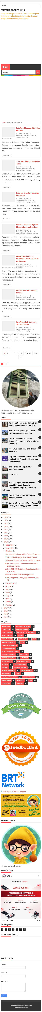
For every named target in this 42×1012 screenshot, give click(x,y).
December (10, 545)
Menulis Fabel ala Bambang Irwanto (19, 575)
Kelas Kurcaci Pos (8, 654)
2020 (6, 536)
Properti (5, 667)
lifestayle (24, 658)
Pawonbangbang (20, 664)
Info (22, 642)
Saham (18, 673)
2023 (6, 526)
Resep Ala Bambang (9, 670)
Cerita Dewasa (7, 632)
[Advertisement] (21, 42)
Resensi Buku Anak (20, 667)
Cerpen (20, 635)
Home (4, 123)
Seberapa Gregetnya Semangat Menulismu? (23, 560)
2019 (6, 539)
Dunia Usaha (23, 639)
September (10, 583)
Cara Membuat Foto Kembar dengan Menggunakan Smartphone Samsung (24, 441)
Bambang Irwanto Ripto (13, 10)
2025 (6, 520)
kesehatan (24, 654)
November (10, 548)
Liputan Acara (7, 661)
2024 (6, 523)
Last (21, 357)
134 (30, 353)
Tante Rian (13, 475)
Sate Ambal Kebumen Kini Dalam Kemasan (22, 554)
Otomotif (5, 664)
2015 (6, 614)
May (8, 596)
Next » (36, 353)
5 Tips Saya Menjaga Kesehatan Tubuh (21, 557)
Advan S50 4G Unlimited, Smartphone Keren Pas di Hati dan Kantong (27, 258)
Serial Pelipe (6, 680)
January (9, 605)
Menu (6, 67)
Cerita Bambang (33, 233)
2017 (6, 608)
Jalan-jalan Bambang (9, 645)
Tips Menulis (32, 202)
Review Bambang (27, 670)
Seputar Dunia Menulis (10, 677)
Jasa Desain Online (8, 648)
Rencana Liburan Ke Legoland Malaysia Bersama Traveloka (27, 225)
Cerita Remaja (7, 635)
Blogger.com (24, 1007)
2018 (6, 542)
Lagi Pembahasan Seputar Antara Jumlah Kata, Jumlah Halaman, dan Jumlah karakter (23, 459)
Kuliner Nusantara (7, 138)
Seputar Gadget (28, 677)
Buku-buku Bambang (23, 626)
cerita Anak (6, 629)
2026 (6, 517)
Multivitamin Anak (23, 661)
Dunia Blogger (7, 639)
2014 (6, 617)
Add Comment (20, 137)
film (34, 639)
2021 (6, 533)
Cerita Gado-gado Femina (26, 632)
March (8, 602)
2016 (6, 611)
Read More (6, 155)
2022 (6, 529)
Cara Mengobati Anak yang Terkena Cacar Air (26, 323)
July (7, 589)
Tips (29, 170)
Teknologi (20, 680)
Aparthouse (6, 626)
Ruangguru (6, 673)
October (9, 551)
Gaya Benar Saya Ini (8, 642)
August (9, 586)
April (8, 599)
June (8, 593)
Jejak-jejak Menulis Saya (10, 651)
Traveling (20, 683)
